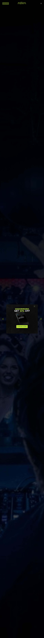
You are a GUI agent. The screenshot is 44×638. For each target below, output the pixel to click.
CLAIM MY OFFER (22, 326)
